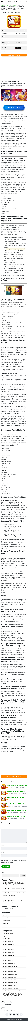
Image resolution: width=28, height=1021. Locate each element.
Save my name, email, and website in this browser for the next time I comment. (13, 861)
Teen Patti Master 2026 (8, 958)
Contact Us (13, 1010)
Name (3, 845)
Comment (4, 827)
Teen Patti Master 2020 (8, 941)
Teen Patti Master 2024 (8, 952)
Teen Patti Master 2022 (8, 947)
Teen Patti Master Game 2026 (10, 966)
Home (3, 5)
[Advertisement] (14, 68)
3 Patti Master (8, 715)
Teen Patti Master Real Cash (9, 985)
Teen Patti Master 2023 (8, 949)
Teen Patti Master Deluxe (9, 963)
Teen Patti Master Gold (8, 968)
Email (2, 852)
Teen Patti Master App (8, 960)
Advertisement (7, 1004)
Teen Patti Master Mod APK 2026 (10, 979)
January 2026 (6, 917)
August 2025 (6, 923)
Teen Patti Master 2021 (8, 944)
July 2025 (5, 926)
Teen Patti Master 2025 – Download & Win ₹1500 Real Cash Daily (12, 901)
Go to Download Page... (15, 776)
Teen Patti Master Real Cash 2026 (11, 988)
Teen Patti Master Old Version (10, 982)
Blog (4, 936)
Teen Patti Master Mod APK (9, 977)
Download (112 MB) (15, 55)
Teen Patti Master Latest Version (10, 974)
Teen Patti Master (14, 1)
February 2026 (6, 915)
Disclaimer (6, 1010)
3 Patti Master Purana (8, 933)
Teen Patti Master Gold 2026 (9, 971)
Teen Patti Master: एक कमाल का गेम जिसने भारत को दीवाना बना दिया (13, 889)
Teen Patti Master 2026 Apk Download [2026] (13, 898)
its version (8, 122)
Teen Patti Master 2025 (8, 955)
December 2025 (6, 920)
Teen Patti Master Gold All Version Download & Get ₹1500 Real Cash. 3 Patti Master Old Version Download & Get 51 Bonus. (14, 894)
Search (3, 872)
